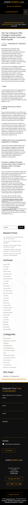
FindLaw (21, 502)
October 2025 (7, 276)
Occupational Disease (9, 357)
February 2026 (7, 271)
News (4, 353)
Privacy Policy (17, 500)
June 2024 (6, 298)
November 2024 (7, 291)
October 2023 (7, 310)
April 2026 (5, 269)
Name (4, 398)
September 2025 (7, 279)
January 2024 (6, 305)
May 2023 (5, 322)
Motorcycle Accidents (9, 350)
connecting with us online (10, 209)
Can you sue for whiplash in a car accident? (12, 242)
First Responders (7, 345)
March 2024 (6, 303)
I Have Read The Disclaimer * (13, 444)
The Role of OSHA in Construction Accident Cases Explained (12, 254)
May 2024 (5, 300)
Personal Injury (7, 360)
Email (4, 413)
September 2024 (7, 293)
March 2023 (6, 327)
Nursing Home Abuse (8, 355)
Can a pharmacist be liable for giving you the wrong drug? (13, 238)
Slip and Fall (6, 362)
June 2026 (6, 266)
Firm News (6, 343)
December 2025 (7, 274)
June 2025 (6, 281)
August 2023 (6, 315)
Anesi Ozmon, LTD (13, 43)
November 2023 (7, 307)
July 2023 (5, 317)
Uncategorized (7, 365)
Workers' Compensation (9, 367)
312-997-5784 (14, 207)
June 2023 (6, 319)
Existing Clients (12, 12)
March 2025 (6, 286)
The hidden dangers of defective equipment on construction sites (12, 250)
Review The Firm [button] (14, 494)
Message (4, 421)
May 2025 (5, 283)
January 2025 (6, 288)
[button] (25, 12)
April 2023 (5, 324)
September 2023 (7, 312)
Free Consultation (14, 6)
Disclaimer (5, 440)
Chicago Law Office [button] (14, 479)
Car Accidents (7, 338)
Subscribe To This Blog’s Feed (11, 376)
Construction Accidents (9, 341)
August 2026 (6, 264)
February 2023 (7, 329)
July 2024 (5, 295)
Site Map (10, 500)
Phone (4, 406)
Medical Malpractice (8, 348)
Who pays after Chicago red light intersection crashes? (12, 246)
